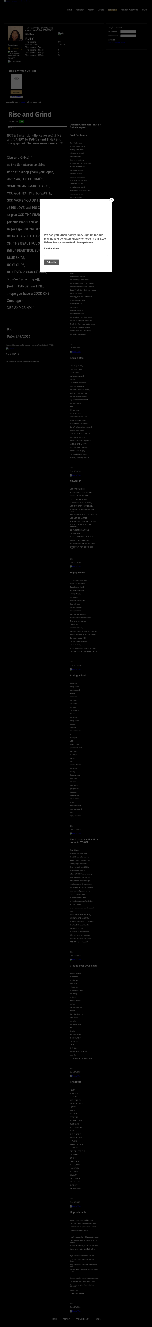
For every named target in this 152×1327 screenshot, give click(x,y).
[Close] (111, 200)
